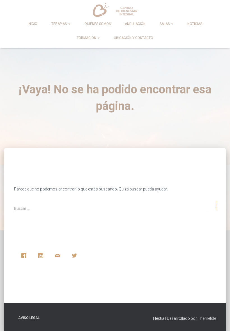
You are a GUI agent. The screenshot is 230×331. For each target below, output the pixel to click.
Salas (165, 24)
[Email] (58, 256)
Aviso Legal (29, 318)
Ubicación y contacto (133, 38)
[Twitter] (75, 256)
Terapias (59, 24)
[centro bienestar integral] (115, 10)
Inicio (32, 24)
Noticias (194, 24)
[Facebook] (25, 256)
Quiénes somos (97, 24)
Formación (87, 38)
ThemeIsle (207, 318)
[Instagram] (42, 256)
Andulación (135, 24)
